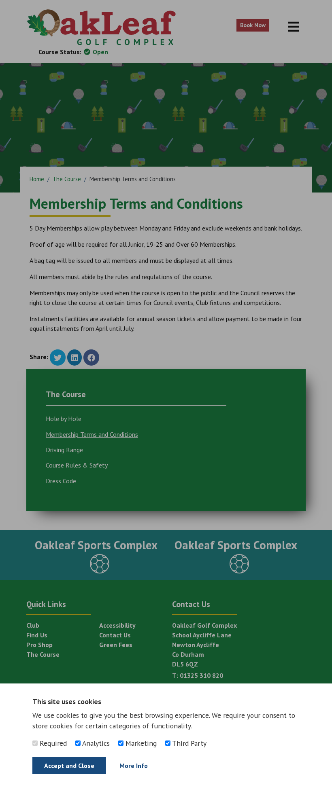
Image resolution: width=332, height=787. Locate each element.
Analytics (95, 743)
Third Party (188, 743)
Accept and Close (69, 766)
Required (52, 743)
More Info (133, 766)
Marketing (140, 743)
